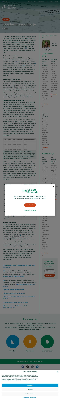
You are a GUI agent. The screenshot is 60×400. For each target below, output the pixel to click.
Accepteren (30, 385)
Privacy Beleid (33, 397)
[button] (57, 372)
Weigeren (30, 389)
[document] (30, 200)
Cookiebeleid (26, 397)
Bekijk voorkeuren (30, 394)
